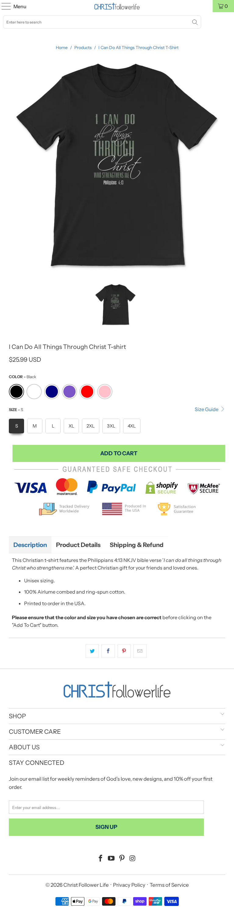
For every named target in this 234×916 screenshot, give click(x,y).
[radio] (16, 391)
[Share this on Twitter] (92, 651)
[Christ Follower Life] (117, 6)
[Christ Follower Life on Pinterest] (122, 859)
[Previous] (13, 166)
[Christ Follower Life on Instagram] (132, 859)
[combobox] (102, 22)
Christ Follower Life (86, 885)
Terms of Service (169, 885)
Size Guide (207, 409)
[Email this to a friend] (140, 651)
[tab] (30, 544)
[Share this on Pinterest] (124, 651)
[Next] (220, 166)
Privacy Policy (129, 885)
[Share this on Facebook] (108, 651)
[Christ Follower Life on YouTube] (111, 859)
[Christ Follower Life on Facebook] (100, 859)
